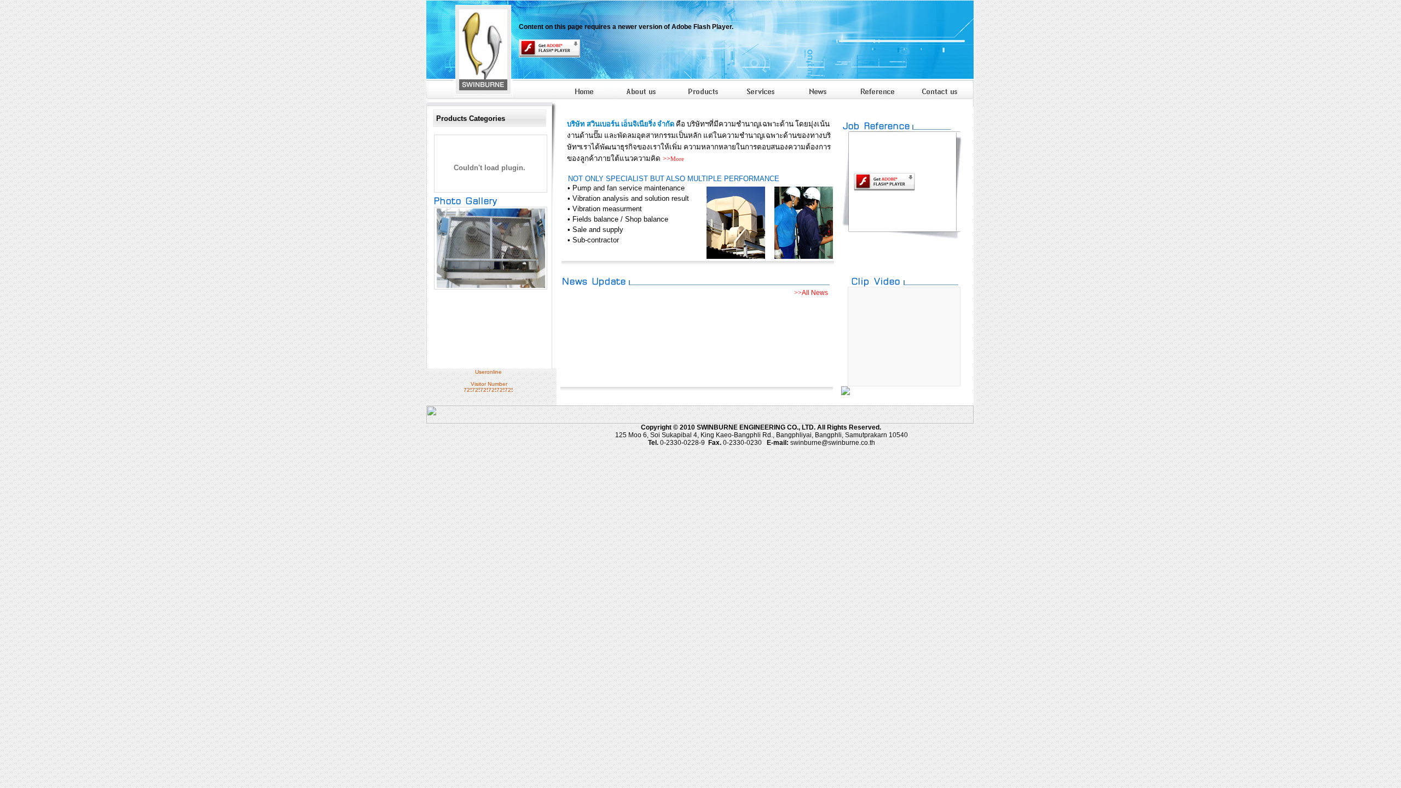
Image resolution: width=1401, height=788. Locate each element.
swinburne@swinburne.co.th (832, 443)
